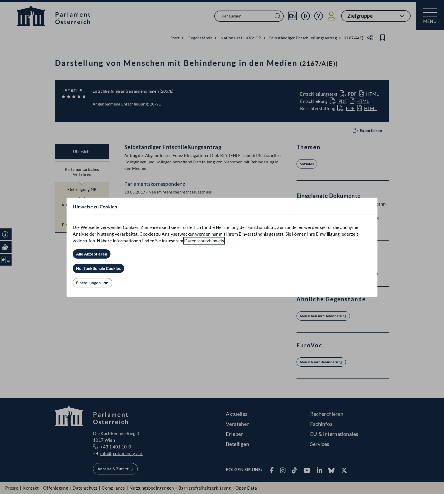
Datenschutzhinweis (204, 240)
